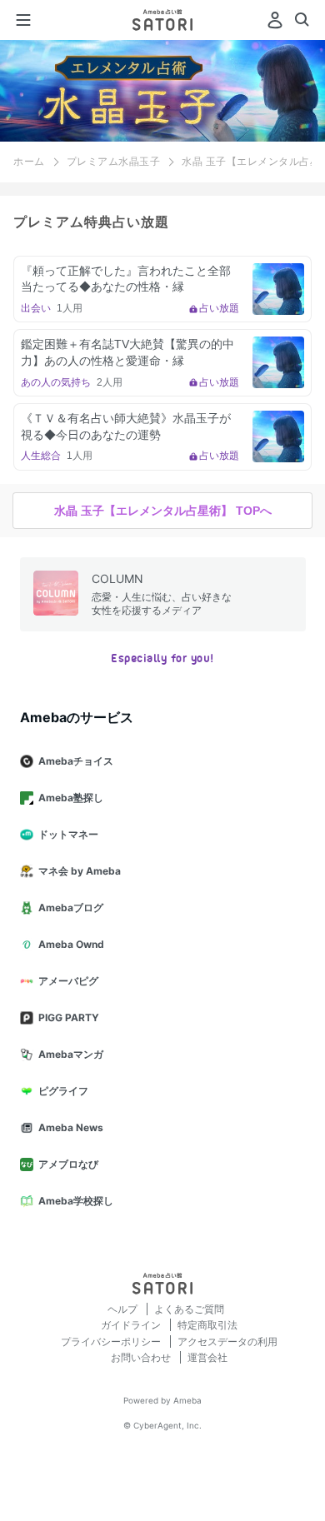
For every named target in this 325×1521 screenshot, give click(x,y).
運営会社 (208, 1357)
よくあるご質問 (189, 1309)
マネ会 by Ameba (79, 871)
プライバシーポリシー (112, 1341)
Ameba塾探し (70, 797)
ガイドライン (132, 1325)
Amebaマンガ (70, 1054)
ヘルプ (124, 1309)
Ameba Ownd (71, 944)
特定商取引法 (208, 1325)
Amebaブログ (70, 907)
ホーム (29, 161)
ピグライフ (63, 1091)
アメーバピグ (68, 981)
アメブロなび (68, 1164)
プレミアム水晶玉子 (114, 161)
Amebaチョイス (75, 761)
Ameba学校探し (75, 1200)
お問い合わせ (142, 1357)
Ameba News (70, 1127)
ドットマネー (68, 834)
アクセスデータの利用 (228, 1341)
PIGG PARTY (68, 1017)
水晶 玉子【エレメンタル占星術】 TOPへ (163, 510)
